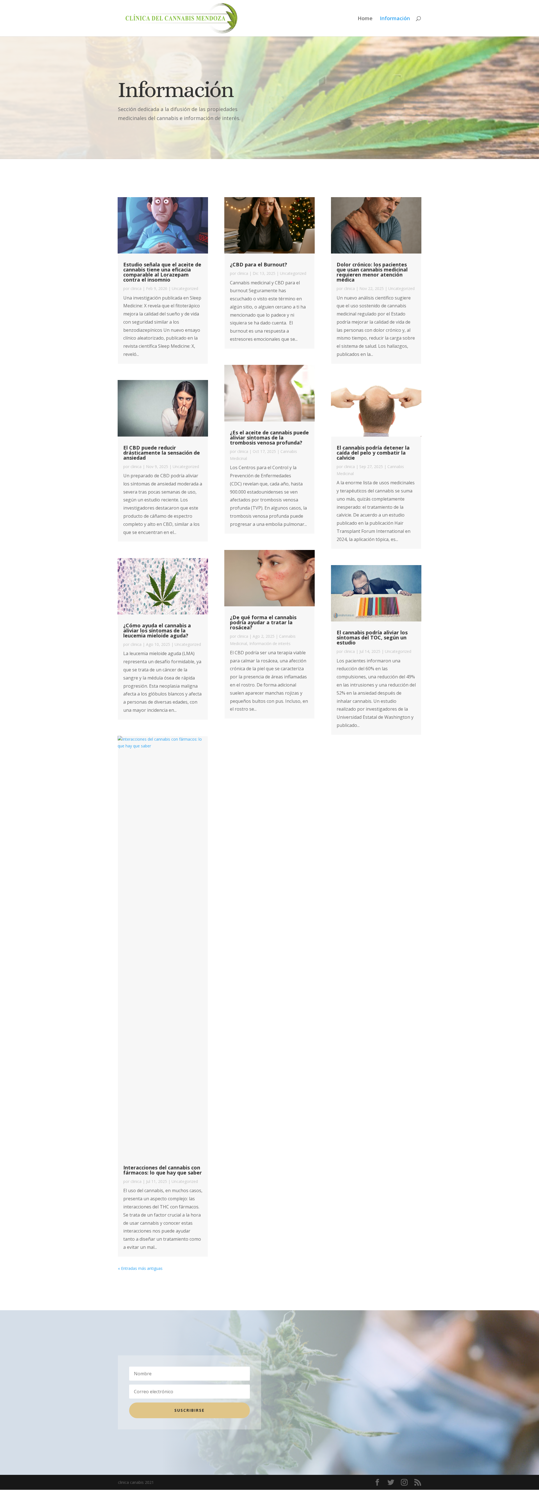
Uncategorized (185, 288)
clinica (136, 288)
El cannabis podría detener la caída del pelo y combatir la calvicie (373, 452)
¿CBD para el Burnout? (258, 264)
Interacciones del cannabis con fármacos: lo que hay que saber (162, 1170)
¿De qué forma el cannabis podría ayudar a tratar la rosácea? (263, 622)
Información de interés (270, 643)
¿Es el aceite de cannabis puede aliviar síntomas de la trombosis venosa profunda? (269, 437)
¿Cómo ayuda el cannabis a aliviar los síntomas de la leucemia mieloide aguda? (157, 630)
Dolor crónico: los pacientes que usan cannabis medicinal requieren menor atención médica (372, 272)
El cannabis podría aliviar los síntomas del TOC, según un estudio (372, 637)
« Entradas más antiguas (140, 1268)
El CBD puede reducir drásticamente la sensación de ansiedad (161, 452)
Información (395, 19)
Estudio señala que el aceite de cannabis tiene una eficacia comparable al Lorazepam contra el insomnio (162, 272)
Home (365, 19)
